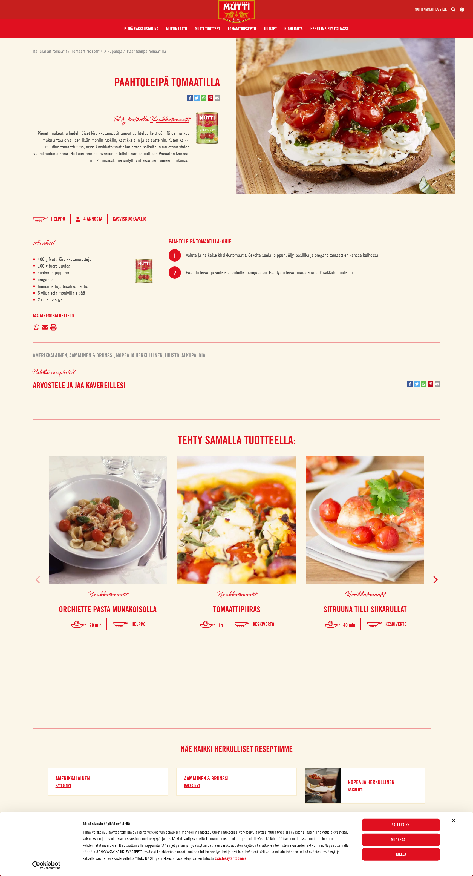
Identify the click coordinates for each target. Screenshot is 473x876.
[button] (141, 28)
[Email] (45, 327)
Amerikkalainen (50, 355)
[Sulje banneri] (453, 821)
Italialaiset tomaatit (50, 51)
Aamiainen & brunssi (91, 355)
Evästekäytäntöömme (230, 858)
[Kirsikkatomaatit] (144, 271)
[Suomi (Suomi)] (462, 9)
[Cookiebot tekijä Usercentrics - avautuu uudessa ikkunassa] (46, 865)
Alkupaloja (113, 51)
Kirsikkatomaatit (169, 119)
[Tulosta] (53, 327)
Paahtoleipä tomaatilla (146, 51)
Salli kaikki (401, 825)
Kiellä (401, 854)
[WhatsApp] (37, 327)
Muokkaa (398, 839)
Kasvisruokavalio (129, 219)
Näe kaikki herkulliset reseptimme (237, 749)
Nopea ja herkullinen (139, 355)
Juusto (172, 355)
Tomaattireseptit (86, 51)
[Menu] (111, 9)
